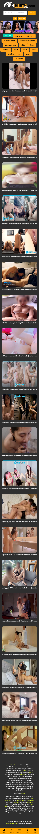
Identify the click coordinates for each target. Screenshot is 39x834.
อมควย (16, 49)
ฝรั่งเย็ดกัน (6, 49)
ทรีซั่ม (23, 45)
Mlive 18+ (30, 36)
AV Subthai (19, 58)
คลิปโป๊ (31, 773)
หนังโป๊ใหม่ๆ (7, 35)
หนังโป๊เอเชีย (20, 800)
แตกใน (28, 54)
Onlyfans (18, 36)
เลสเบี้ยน (11, 54)
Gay (19, 54)
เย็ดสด (31, 45)
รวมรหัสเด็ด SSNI (10, 45)
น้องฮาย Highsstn (9, 40)
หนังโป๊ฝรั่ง (31, 800)
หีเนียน (25, 49)
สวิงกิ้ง (34, 49)
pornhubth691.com (12, 765)
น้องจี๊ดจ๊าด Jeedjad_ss (27, 40)
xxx (23, 765)
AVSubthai (24, 771)
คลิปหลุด (22, 775)
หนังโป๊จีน (16, 802)
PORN (23, 793)
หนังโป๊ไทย (30, 802)
